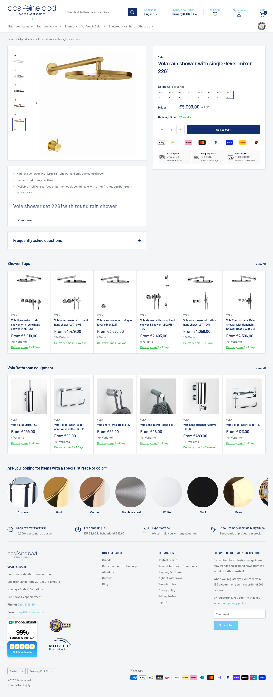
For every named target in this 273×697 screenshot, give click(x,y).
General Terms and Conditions (177, 566)
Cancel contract (168, 584)
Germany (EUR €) (39, 671)
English (13, 671)
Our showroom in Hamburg (119, 566)
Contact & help (167, 560)
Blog (105, 584)
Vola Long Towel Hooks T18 (156, 424)
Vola (161, 56)
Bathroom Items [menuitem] (18, 26)
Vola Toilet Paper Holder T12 (243, 424)
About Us (108, 572)
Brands (106, 560)
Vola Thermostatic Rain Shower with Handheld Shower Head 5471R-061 (240, 325)
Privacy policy (167, 590)
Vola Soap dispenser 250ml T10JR (199, 427)
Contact (107, 578)
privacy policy (237, 603)
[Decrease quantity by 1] (162, 129)
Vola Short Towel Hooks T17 (113, 424)
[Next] (265, 312)
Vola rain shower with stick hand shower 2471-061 (199, 322)
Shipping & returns (170, 572)
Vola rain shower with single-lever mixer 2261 (114, 322)
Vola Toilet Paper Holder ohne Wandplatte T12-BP (69, 427)
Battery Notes (167, 596)
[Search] (132, 12)
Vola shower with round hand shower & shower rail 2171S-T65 (157, 325)
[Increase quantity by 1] (180, 129)
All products (25, 39)
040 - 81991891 (27, 604)
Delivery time (19, 347)
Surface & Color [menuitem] (91, 26)
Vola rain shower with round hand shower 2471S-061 (71, 322)
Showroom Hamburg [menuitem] (122, 26)
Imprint (162, 602)
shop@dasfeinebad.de (30, 612)
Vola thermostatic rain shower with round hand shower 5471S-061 (25, 325)
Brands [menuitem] (69, 26)
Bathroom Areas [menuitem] (47, 26)
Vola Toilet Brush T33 (24, 424)
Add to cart (223, 129)
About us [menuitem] (144, 26)
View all (261, 263)
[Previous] (36, 103)
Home (10, 39)
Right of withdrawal (170, 578)
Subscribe (226, 625)
